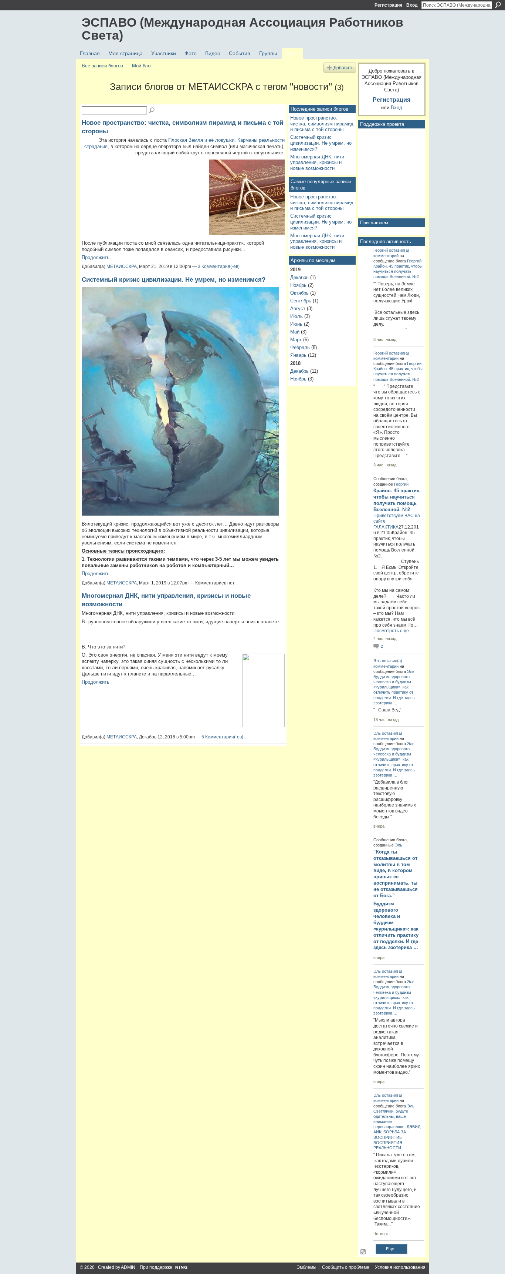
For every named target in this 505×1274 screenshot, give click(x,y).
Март (296, 339)
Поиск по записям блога (152, 110)
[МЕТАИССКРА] (93, 100)
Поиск (498, 4)
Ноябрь (298, 285)
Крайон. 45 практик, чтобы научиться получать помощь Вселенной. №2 (398, 271)
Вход (412, 5)
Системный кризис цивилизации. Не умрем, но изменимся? (173, 279)
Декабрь (299, 277)
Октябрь (299, 293)
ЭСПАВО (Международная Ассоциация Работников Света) (242, 28)
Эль (377, 660)
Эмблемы (306, 1267)
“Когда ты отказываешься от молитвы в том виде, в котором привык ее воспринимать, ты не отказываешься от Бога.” (395, 873)
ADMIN (128, 1267)
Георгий (380, 250)
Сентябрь (300, 301)
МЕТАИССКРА (121, 266)
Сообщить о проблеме (345, 1267)
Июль (296, 316)
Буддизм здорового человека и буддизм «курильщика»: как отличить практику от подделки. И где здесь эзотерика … (395, 925)
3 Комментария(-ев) (219, 266)
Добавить (343, 67)
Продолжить (95, 257)
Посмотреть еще (391, 630)
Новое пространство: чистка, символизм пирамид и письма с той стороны (321, 123)
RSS (363, 1252)
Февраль (300, 347)
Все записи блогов (102, 65)
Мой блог (142, 65)
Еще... (391, 1249)
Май (294, 332)
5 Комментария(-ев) (222, 737)
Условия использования (400, 1267)
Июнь (296, 324)
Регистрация (388, 5)
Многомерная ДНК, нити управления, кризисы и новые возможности (317, 162)
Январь (298, 355)
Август (297, 308)
